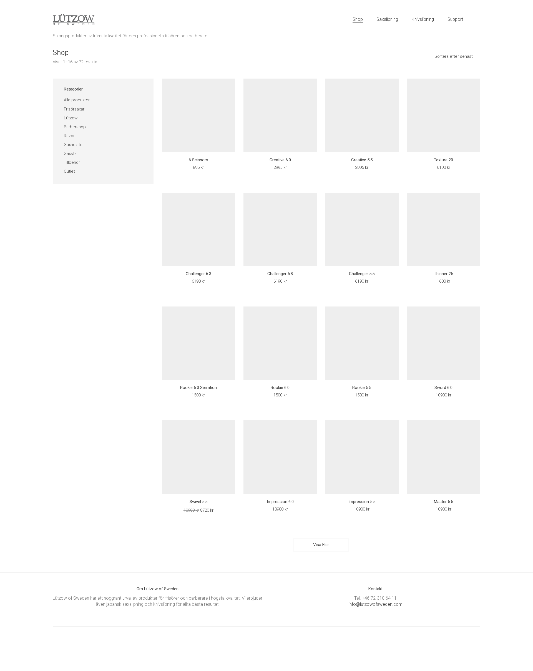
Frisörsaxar (74, 109)
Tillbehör (72, 162)
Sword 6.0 (443, 387)
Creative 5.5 (362, 160)
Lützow (70, 117)
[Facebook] (259, 646)
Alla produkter (77, 99)
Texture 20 (443, 160)
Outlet (69, 171)
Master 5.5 (443, 501)
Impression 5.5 (361, 501)
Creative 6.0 (280, 160)
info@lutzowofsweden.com (376, 604)
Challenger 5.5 (361, 274)
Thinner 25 (443, 274)
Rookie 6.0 (280, 387)
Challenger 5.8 (280, 274)
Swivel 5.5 (198, 501)
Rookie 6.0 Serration (198, 387)
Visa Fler (321, 546)
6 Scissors (198, 160)
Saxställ (71, 153)
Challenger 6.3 (198, 274)
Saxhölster (74, 144)
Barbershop (75, 126)
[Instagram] (272, 646)
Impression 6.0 (280, 501)
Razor (69, 135)
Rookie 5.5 (361, 387)
